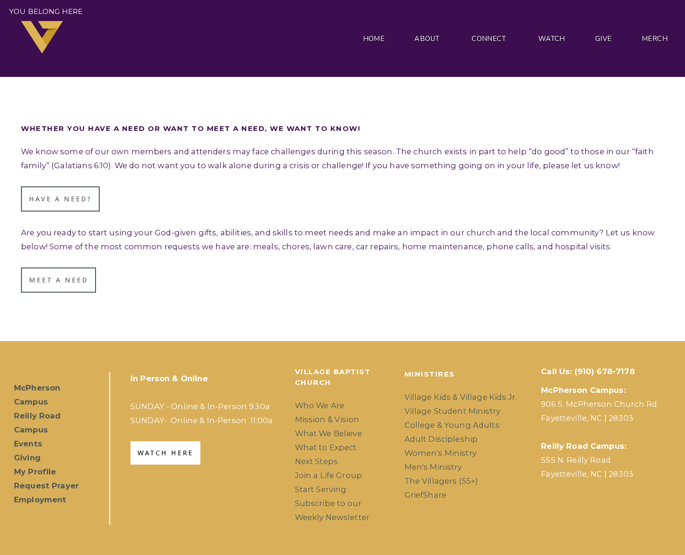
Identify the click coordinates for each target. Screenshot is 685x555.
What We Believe (328, 433)
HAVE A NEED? (60, 199)
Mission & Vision (327, 419)
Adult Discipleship (441, 439)
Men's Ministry (433, 467)
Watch (551, 38)
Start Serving (321, 489)
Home (374, 38)
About (428, 38)
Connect (490, 38)
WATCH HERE (165, 453)
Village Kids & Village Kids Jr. (460, 397)
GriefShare (425, 495)
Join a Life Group (329, 475)
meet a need (58, 280)
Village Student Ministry (452, 411)
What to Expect (326, 447)
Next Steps (316, 461)
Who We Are (320, 405)
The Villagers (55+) (441, 481)
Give (603, 38)
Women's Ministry (440, 453)
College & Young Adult (449, 425)
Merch (655, 38)
